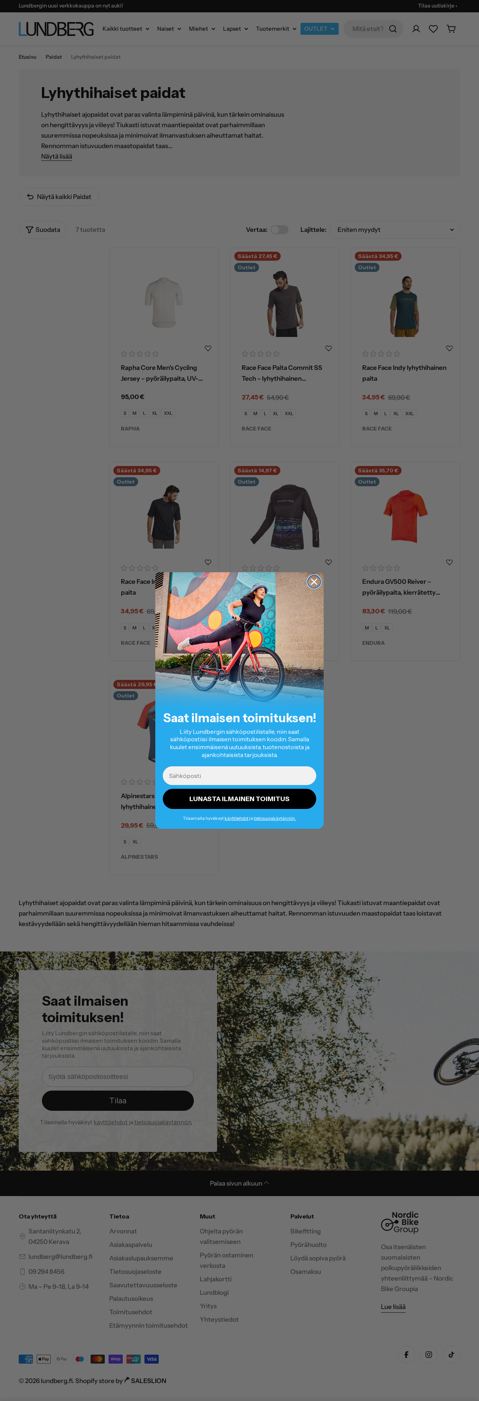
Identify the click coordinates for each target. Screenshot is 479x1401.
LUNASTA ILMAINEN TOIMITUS (239, 799)
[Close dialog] (314, 581)
